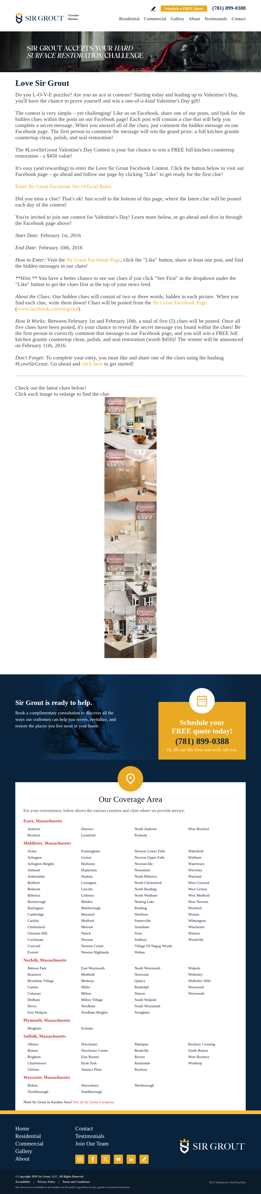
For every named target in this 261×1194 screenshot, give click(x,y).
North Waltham (146, 895)
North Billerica (146, 876)
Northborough (38, 1092)
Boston (33, 1050)
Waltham (194, 857)
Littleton (87, 895)
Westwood (196, 987)
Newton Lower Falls (150, 851)
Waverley (195, 870)
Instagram (79, 1159)
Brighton (34, 1057)
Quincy (140, 981)
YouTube (118, 1159)
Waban (140, 952)
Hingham (34, 1028)
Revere (140, 1057)
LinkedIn (131, 1159)
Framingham (90, 851)
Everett (33, 952)
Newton (87, 940)
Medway (87, 981)
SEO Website (217, 1182)
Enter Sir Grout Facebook (43, 186)
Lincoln (87, 889)
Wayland (194, 876)
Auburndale (36, 876)
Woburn (194, 933)
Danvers (87, 829)
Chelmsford (36, 927)
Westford (195, 908)
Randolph (142, 987)
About (194, 18)
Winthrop (195, 1063)
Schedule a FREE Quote (184, 9)
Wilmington (197, 921)
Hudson (87, 876)
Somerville (143, 921)
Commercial (155, 18)
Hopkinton (89, 870)
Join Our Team (92, 1143)
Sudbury (141, 940)
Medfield (88, 974)
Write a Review (153, 9)
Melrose (87, 927)
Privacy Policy (46, 1181)
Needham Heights (94, 1012)
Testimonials (215, 18)
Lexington (88, 883)
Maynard (87, 914)
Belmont (34, 889)
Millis (85, 987)
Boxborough (37, 902)
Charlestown (37, 1063)
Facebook (92, 1159)
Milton (86, 993)
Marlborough (91, 908)
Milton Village (92, 1000)
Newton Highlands (95, 952)
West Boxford (198, 829)
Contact (239, 18)
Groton (86, 857)
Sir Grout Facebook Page (93, 260)
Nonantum (142, 870)
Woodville (195, 940)
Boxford (34, 835)
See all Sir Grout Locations (93, 1102)
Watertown (196, 864)
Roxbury (141, 1069)
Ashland (34, 870)
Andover (34, 829)
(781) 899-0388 (229, 8)
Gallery (177, 18)
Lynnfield (88, 835)
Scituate (87, 1028)
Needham (88, 1006)
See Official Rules (91, 186)
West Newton (198, 902)
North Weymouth (147, 968)
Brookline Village (41, 981)
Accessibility (22, 1181)
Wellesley (195, 974)
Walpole (194, 968)
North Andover (146, 829)
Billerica (34, 895)
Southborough (91, 1092)
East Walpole (37, 1012)
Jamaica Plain (91, 1069)
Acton (32, 851)
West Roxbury (198, 1057)
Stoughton (142, 1012)
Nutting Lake (144, 902)
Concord (34, 946)
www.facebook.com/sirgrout (47, 309)
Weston (193, 914)
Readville (142, 1050)
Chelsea (33, 1069)
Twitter (105, 1159)
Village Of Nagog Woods (153, 946)
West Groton (197, 889)
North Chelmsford (148, 883)
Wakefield (195, 851)
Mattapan (141, 1044)
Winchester (196, 927)
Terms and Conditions (76, 1181)
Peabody (141, 835)
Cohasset (34, 993)
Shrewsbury (90, 1085)
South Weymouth (147, 1006)
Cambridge (36, 914)
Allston (33, 1044)
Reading (141, 908)
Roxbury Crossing (201, 1044)
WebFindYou (238, 1182)
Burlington (35, 908)
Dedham (34, 1000)
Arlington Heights (41, 864)
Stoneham (142, 927)
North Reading (145, 889)
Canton (33, 987)
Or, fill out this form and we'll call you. (202, 749)
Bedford (34, 883)
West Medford (198, 895)
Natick (86, 933)
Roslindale (142, 1063)
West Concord (198, 883)
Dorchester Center (94, 1050)
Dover (32, 1006)
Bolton (33, 1085)
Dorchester (89, 1044)
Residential (129, 18)
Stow (138, 933)
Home (22, 1128)
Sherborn (141, 914)
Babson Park (37, 968)
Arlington (35, 857)
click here (92, 364)
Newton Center (92, 946)
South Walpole (145, 1000)
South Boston (198, 1050)
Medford (87, 921)
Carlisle (33, 921)
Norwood (141, 974)
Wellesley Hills (199, 981)
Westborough (144, 1085)
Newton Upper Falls (150, 857)
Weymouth (196, 993)
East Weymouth (93, 968)
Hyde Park (89, 1063)
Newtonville (144, 864)
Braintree (34, 974)
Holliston (88, 864)
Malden (86, 902)
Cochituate (35, 940)
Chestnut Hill (37, 933)
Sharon (140, 993)
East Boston (90, 1057)
